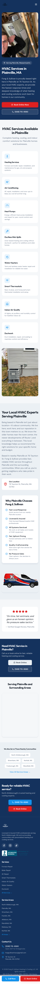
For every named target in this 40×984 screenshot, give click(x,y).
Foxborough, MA (12, 766)
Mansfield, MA (28, 766)
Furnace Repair (7, 867)
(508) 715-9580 (21, 112)
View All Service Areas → (20, 772)
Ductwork (5, 889)
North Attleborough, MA (20, 755)
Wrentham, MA (13, 760)
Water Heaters (7, 885)
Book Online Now (21, 105)
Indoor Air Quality (8, 882)
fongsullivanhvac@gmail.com (15, 953)
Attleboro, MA (6, 920)
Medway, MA (6, 927)
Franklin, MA (6, 916)
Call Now (12, 979)
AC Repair (5, 874)
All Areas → (6, 934)
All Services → (7, 893)
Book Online (21, 662)
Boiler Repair (6, 870)
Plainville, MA (6, 908)
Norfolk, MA (28, 760)
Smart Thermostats (8, 878)
